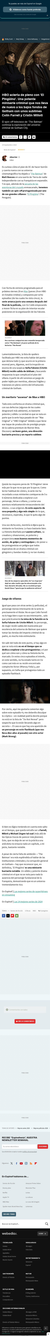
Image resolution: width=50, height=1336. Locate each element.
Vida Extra (29, 1250)
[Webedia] (9, 1235)
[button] (14, 157)
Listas (28, 1192)
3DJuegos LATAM (31, 1312)
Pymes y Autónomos (32, 1296)
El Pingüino (33, 194)
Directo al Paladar (8, 1277)
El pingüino (44, 911)
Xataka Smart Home (9, 1256)
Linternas (29, 1206)
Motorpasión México (32, 1322)
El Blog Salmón (31, 1293)
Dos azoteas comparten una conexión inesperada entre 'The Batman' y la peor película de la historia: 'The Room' (25, 342)
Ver (26, 1021)
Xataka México (7, 1312)
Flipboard (29, 137)
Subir (41, 1234)
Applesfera (6, 1253)
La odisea (29, 1197)
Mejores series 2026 (23, 1128)
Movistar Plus (30, 1188)
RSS (31, 1163)
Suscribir (43, 1146)
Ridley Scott (9, 39)
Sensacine (29, 1262)
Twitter (25, 137)
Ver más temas (9, 1214)
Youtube (21, 1163)
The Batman (37, 173)
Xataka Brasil (7, 1315)
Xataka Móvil (7, 1250)
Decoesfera (6, 1296)
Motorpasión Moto (32, 1281)
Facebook (20, 137)
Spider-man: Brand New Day (13, 1206)
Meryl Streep (20, 39)
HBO (34, 911)
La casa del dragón (32, 1202)
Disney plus (7, 1188)
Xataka (5, 1246)
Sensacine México (31, 1315)
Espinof (28, 1265)
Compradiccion (8, 1300)
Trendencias (6, 1293)
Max (26, 291)
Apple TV (6, 1197)
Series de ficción (16, 911)
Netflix (5, 1192)
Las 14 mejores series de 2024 (28, 901)
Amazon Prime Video (33, 1183)
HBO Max (6, 1202)
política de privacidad (30, 1152)
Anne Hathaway (32, 39)
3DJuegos (29, 1246)
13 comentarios (11, 137)
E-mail (34, 137)
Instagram (26, 1163)
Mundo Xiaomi (7, 1260)
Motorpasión (30, 1277)
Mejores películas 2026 (40, 1128)
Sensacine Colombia (32, 1319)
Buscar (47, 1224)
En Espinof (8, 338)
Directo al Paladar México (11, 1322)
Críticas (27, 911)
